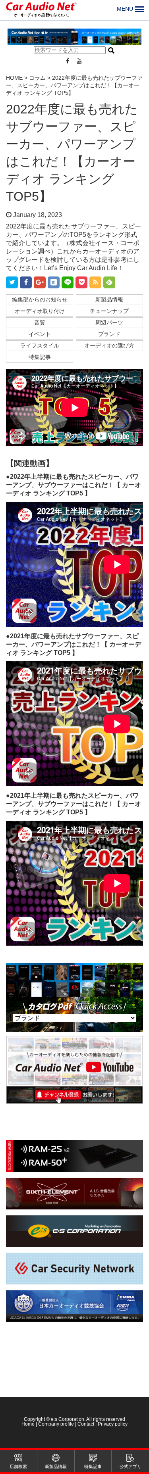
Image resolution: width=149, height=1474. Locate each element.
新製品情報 (109, 299)
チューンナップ (109, 311)
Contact (85, 1424)
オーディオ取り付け (40, 311)
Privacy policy (113, 1424)
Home (28, 1424)
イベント (40, 334)
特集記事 (40, 357)
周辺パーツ (109, 322)
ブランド (109, 334)
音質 (39, 322)
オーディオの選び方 (109, 345)
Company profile (56, 1424)
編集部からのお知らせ (40, 299)
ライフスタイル (39, 345)
